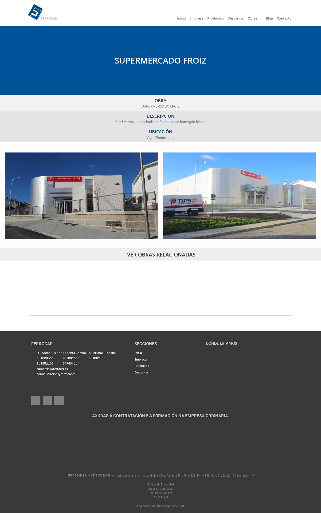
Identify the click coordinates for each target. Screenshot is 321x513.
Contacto (284, 18)
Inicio (181, 18)
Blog (269, 18)
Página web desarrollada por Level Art (160, 506)
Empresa (197, 18)
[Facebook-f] (35, 400)
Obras (252, 18)
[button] (33, 292)
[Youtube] (47, 400)
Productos (215, 18)
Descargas (236, 18)
